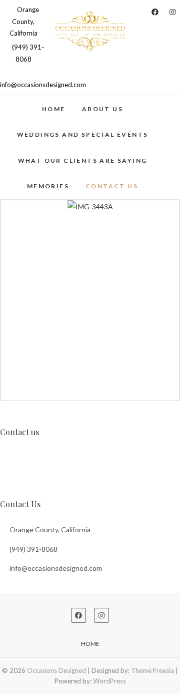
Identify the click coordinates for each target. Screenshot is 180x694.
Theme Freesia (152, 670)
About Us (102, 109)
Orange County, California (24, 21)
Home (54, 109)
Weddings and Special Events (82, 134)
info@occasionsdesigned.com (55, 568)
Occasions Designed (56, 670)
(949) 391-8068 (33, 549)
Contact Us (112, 186)
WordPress (109, 681)
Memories (48, 186)
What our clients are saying (83, 160)
